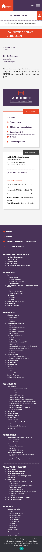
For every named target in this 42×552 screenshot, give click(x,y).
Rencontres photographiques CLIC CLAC (20, 481)
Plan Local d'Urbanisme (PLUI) (17, 356)
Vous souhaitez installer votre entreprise (19, 438)
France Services (12, 365)
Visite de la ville (12, 259)
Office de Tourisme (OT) (14, 263)
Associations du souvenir (14, 499)
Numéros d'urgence (13, 375)
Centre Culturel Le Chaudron (15, 474)
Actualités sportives (13, 532)
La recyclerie (12, 329)
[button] (35, 5)
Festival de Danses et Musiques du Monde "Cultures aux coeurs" (21, 486)
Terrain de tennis (14, 519)
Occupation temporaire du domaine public (21, 458)
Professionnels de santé (16, 350)
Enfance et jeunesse (13, 315)
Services (9, 289)
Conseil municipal (14, 283)
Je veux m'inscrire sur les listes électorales (21, 399)
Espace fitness (13, 525)
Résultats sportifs (12, 530)
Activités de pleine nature (15, 536)
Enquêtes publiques (13, 305)
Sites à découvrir (12, 261)
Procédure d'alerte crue (14, 373)
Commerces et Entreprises (15, 452)
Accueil (7, 23)
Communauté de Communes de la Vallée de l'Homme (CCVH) (22, 286)
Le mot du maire (13, 277)
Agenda (12, 23)
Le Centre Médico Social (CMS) (18, 342)
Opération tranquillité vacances (16, 426)
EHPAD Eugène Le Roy (15, 340)
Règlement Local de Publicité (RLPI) (19, 358)
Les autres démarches (15, 405)
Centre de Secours (12, 360)
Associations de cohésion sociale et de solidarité (23, 346)
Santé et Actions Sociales (14, 336)
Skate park (12, 523)
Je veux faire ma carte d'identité (18, 389)
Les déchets (12, 325)
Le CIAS (11, 338)
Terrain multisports (14, 517)
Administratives (11, 387)
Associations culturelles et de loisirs (18, 497)
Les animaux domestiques (16, 331)
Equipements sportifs (13, 509)
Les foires (12, 448)
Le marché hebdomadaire (16, 446)
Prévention (12, 352)
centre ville (7, 59)
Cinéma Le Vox (11, 469)
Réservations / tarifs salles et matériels (19, 422)
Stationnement (11, 362)
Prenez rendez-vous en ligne (21, 101)
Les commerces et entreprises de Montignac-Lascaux (21, 455)
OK (22, 549)
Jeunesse (12, 321)
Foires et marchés (12, 420)
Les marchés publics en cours (16, 301)
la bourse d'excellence (15, 409)
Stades (11, 511)
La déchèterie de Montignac (17, 327)
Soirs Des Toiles (13, 483)
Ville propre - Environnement (15, 323)
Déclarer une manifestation (16, 460)
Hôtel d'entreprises (14, 440)
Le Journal (12, 297)
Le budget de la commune (16, 281)
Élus (8, 275)
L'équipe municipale (15, 279)
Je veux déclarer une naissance (18, 393)
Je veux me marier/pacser (16, 397)
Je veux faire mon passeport (17, 391)
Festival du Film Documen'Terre (18, 493)
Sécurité (9, 371)
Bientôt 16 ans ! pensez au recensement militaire (22, 401)
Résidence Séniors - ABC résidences (19, 348)
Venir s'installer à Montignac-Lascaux (18, 265)
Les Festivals (11, 479)
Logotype (12, 299)
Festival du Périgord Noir (16, 489)
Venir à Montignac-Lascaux (15, 257)
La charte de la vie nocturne (15, 377)
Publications (10, 295)
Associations (11, 411)
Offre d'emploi (11, 303)
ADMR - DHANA (13, 344)
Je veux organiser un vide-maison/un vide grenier (23, 403)
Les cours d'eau (13, 334)
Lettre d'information (15, 246)
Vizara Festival (13, 495)
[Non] (39, 544)
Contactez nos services (16, 293)
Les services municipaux (16, 291)
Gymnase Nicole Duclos (16, 513)
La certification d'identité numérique (19, 407)
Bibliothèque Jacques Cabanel (16, 471)
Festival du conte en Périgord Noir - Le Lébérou (22, 491)
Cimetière (10, 369)
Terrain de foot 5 (14, 521)
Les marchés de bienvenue (16, 450)
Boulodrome (12, 528)
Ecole (10, 319)
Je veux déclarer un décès (16, 395)
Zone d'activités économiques (17, 442)
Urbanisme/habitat (12, 354)
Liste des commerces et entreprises (21, 241)
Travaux (9, 367)
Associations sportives (14, 534)
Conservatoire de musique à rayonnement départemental (19, 476)
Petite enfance (13, 317)
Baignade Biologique (15, 515)
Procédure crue (11, 428)
